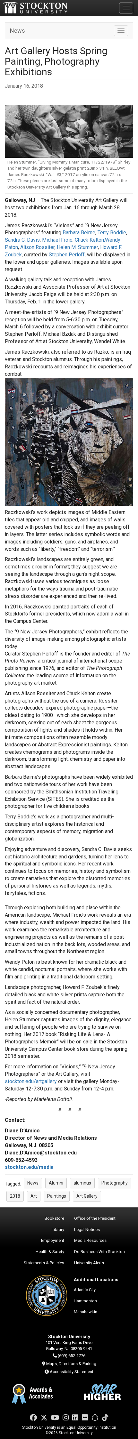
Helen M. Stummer (77, 247)
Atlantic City (85, 1289)
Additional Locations (96, 1279)
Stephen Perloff (67, 255)
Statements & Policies (44, 1262)
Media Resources (90, 1240)
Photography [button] (114, 1183)
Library (58, 1229)
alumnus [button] (82, 1183)
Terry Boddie (112, 232)
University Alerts (89, 1262)
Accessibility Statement (71, 1371)
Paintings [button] (56, 1196)
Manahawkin (85, 1311)
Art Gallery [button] (87, 1196)
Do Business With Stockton (99, 1251)
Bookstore (54, 1218)
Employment (52, 1240)
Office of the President (95, 1218)
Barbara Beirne (79, 232)
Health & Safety (50, 1251)
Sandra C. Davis (22, 240)
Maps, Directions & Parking (71, 1363)
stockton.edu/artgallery (31, 1081)
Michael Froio (57, 240)
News (17, 30)
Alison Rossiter (37, 247)
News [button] (33, 1183)
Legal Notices (87, 1229)
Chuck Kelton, (90, 240)
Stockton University (35, 7)
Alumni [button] (56, 1183)
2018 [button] (15, 1196)
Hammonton (85, 1300)
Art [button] (33, 1196)
